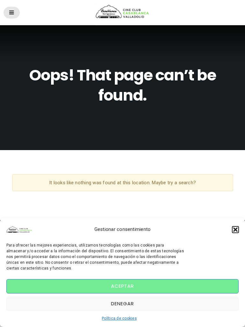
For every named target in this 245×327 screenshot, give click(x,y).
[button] (235, 229)
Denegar (122, 303)
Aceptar (122, 286)
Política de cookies (119, 318)
